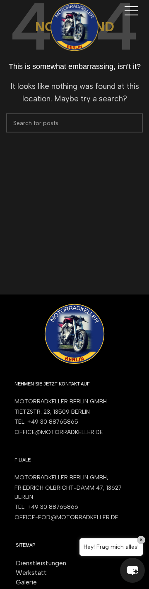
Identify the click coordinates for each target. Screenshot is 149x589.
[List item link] (74, 422)
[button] (132, 570)
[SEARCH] (133, 123)
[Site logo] (74, 26)
